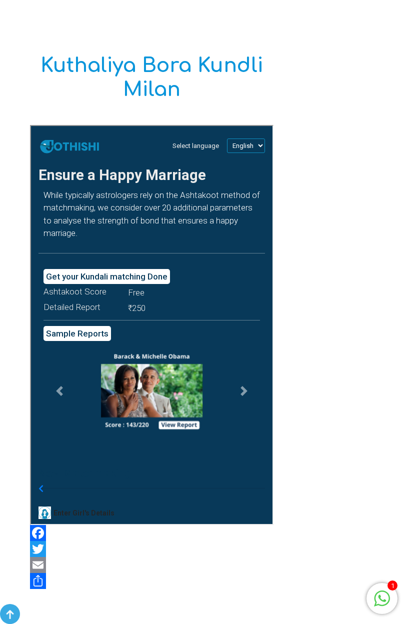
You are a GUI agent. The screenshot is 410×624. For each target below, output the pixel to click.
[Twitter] (152, 549)
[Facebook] (152, 533)
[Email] (152, 565)
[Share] (152, 581)
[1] (382, 597)
